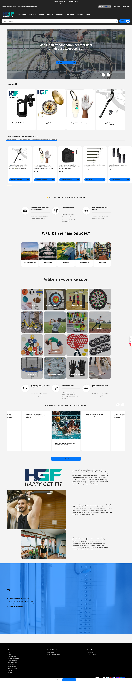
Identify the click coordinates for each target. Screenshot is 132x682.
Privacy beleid (11, 664)
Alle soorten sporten (30, 262)
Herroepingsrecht (12, 666)
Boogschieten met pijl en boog (55, 305)
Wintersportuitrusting (77, 374)
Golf (55, 328)
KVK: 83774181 (50, 652)
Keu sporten (32, 351)
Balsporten (32, 305)
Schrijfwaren (102, 262)
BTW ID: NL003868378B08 (53, 654)
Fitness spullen (48, 262)
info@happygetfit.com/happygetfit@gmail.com (27, 6)
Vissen (77, 328)
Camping (66, 262)
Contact (9, 654)
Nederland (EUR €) (126, 6)
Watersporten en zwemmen (55, 374)
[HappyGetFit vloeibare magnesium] (80, 109)
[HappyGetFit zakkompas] (51, 109)
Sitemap (10, 670)
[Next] (122, 404)
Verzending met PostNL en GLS (9, 6)
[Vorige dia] (103, 75)
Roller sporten (100, 351)
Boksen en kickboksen (77, 305)
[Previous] (118, 404)
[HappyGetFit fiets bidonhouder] (21, 109)
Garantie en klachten (12, 668)
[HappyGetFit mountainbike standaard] (110, 109)
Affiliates (10, 672)
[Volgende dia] (108, 75)
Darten (100, 305)
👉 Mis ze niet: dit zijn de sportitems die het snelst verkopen (66, 197)
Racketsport (77, 351)
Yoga (99, 374)
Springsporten (32, 374)
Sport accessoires (84, 262)
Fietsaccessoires (32, 328)
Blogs (9, 652)
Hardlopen (100, 328)
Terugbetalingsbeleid (12, 662)
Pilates (55, 351)
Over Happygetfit (12, 656)
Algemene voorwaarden (13, 658)
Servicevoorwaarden (12, 660)
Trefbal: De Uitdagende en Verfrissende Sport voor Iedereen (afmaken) (77, 416)
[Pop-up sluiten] (130, 680)
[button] (104, 6)
